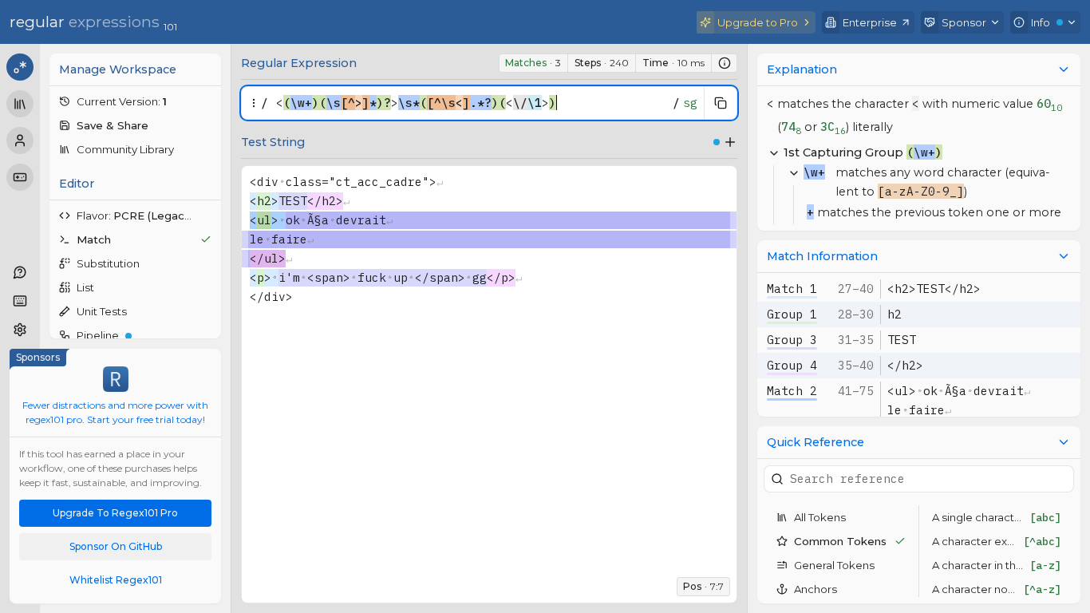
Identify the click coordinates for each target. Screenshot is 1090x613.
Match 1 (792, 288)
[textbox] (470, 103)
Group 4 (792, 365)
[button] (135, 101)
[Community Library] (20, 103)
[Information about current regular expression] (724, 63)
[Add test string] (730, 142)
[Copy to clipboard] (721, 103)
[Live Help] (20, 272)
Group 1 (792, 314)
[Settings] (20, 329)
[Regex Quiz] (20, 177)
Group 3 (792, 339)
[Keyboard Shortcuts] (20, 300)
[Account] (20, 140)
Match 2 (792, 390)
